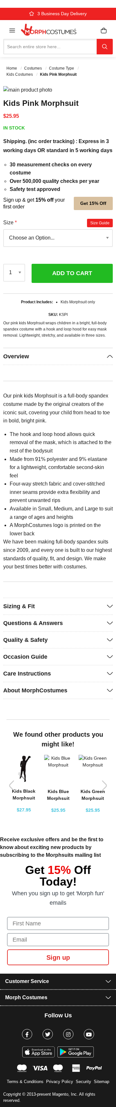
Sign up (58, 957)
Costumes (33, 68)
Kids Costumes (20, 74)
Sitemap (101, 1081)
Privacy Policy (59, 1081)
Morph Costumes (26, 997)
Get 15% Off (93, 203)
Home (12, 68)
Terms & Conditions (25, 1081)
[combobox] (50, 46)
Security (83, 1081)
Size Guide (100, 223)
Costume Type (62, 68)
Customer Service (27, 981)
